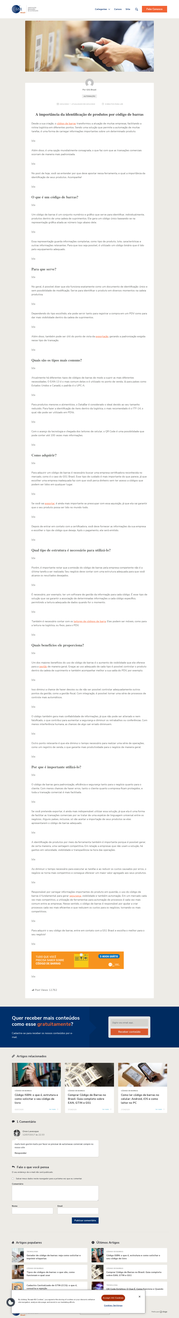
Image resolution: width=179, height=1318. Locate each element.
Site (128, 9)
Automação (89, 96)
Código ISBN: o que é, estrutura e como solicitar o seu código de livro (36, 1099)
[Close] (139, 1297)
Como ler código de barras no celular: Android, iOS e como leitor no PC (140, 1099)
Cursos (118, 9)
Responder (21, 1153)
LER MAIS (52, 1109)
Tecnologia (32, 1251)
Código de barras (23, 1091)
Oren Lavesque (31, 1131)
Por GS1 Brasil (89, 89)
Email (60, 1206)
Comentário (17, 1184)
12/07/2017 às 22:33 (33, 1134)
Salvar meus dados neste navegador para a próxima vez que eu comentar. (49, 1178)
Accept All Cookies (113, 1297)
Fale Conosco (154, 9)
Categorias (101, 9)
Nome (14, 1206)
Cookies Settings (113, 1305)
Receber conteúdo (129, 1031)
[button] (10, 1302)
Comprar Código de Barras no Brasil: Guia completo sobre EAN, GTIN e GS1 (87, 1099)
